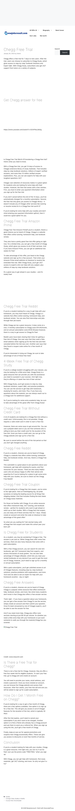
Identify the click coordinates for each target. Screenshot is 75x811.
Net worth (43, 36)
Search (57, 49)
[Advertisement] (37, 13)
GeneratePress (49, 808)
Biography (46, 30)
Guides (8, 796)
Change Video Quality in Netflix (15, 798)
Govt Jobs (33, 36)
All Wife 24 (33, 30)
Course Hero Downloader (13, 800)
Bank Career (60, 30)
